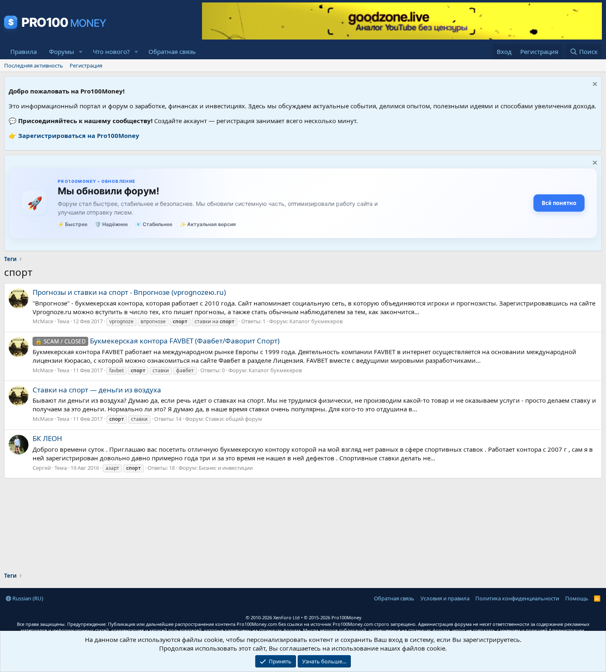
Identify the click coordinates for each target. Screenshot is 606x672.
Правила (23, 51)
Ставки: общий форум (233, 418)
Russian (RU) (27, 598)
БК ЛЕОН (47, 438)
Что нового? (111, 51)
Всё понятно (559, 203)
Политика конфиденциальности (517, 598)
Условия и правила (445, 598)
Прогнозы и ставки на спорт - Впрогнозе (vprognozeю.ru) (129, 292)
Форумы (61, 51)
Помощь (576, 598)
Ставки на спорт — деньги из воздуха (97, 389)
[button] (81, 51)
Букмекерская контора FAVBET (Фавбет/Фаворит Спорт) (157, 340)
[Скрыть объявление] (593, 85)
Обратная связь (172, 51)
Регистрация (86, 65)
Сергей (42, 467)
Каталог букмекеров (316, 321)
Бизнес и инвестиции (226, 467)
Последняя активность (33, 65)
